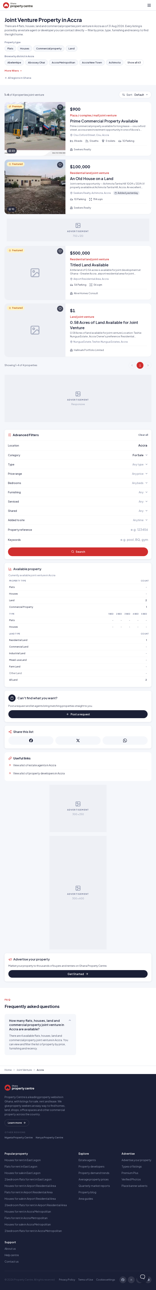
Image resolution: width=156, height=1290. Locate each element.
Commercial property (49, 48)
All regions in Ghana (19, 77)
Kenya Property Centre (49, 1137)
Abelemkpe (14, 62)
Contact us (12, 1261)
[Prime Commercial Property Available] (78, 129)
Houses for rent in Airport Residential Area (30, 1185)
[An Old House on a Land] (78, 187)
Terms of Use (85, 1279)
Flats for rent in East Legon (21, 1166)
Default (135, 94)
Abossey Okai (36, 62)
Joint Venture (24, 1069)
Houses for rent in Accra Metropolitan (28, 1211)
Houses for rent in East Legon (23, 1160)
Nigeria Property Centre (19, 1137)
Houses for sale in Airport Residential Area (30, 1198)
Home (8, 1069)
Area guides (86, 1198)
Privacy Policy (67, 1279)
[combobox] (87, 445)
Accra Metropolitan (63, 62)
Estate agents (87, 1160)
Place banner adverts (134, 1185)
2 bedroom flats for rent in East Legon (28, 1179)
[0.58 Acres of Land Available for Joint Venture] (78, 330)
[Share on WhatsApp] (125, 740)
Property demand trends (94, 1173)
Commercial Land (18, 646)
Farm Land (14, 666)
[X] (131, 1279)
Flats (10, 48)
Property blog (87, 1192)
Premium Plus (130, 1173)
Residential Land (18, 640)
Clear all (143, 434)
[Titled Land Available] (78, 273)
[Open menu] (149, 5)
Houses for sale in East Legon (23, 1173)
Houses (24, 48)
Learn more (15, 1122)
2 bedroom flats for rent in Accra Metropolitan (33, 1230)
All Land (13, 679)
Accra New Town (92, 62)
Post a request (80, 714)
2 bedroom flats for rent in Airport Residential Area (36, 1205)
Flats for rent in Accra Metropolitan (26, 1218)
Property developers (91, 1166)
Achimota (115, 62)
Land (71, 48)
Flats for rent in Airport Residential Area (29, 1192)
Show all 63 (134, 62)
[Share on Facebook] (30, 740)
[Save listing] (60, 107)
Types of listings (132, 1166)
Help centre (12, 1255)
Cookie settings (105, 1279)
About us (10, 1248)
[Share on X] (77, 740)
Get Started (76, 974)
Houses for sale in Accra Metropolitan (28, 1224)
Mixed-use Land (18, 660)
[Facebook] (122, 1279)
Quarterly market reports (94, 1185)
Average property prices (94, 1179)
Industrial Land (17, 653)
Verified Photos (131, 1179)
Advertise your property (136, 1160)
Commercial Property (21, 607)
